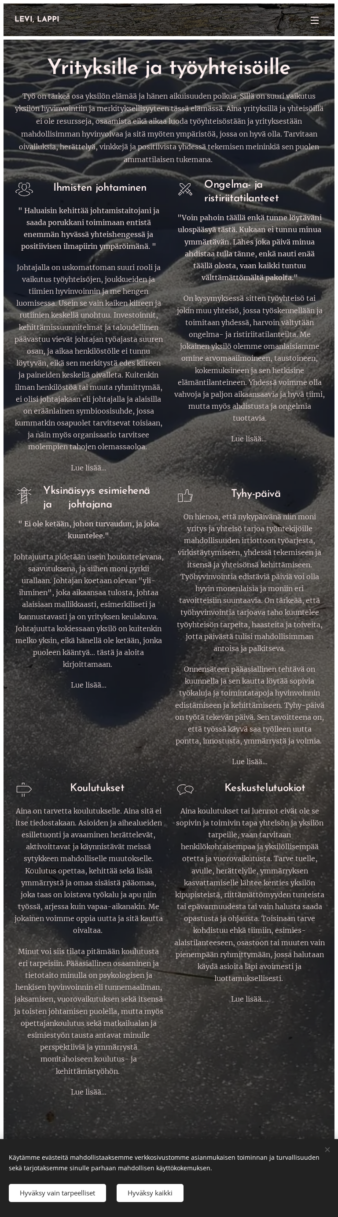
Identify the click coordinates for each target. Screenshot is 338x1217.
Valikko (314, 20)
